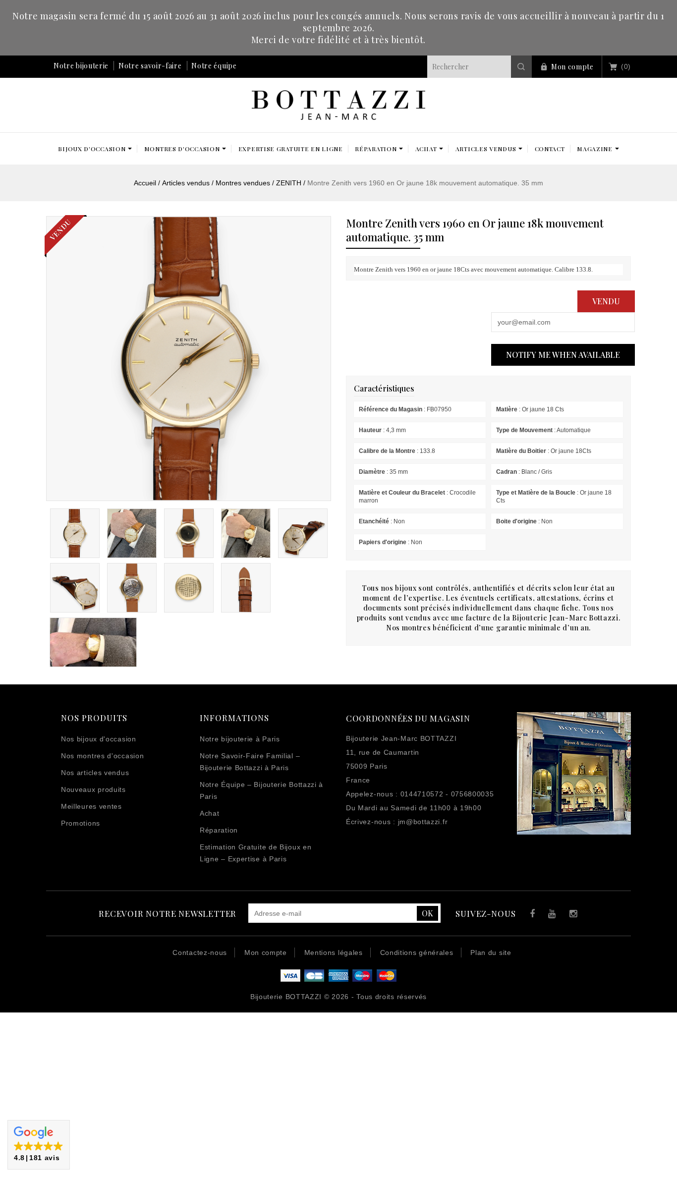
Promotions (80, 823)
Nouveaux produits (93, 789)
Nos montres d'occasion (102, 756)
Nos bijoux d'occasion (98, 739)
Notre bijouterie (81, 65)
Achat (210, 813)
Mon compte (572, 66)
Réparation (219, 830)
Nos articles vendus (95, 773)
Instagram (571, 915)
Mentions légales (333, 952)
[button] (38, 1145)
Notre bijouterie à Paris (240, 739)
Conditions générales (416, 952)
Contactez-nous (199, 952)
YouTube (550, 915)
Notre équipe (213, 65)
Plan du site (490, 952)
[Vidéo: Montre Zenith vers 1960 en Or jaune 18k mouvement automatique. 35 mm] (93, 642)
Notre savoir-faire (150, 65)
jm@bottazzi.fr (423, 822)
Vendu (606, 301)
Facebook (530, 915)
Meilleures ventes (91, 806)
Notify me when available (563, 354)
